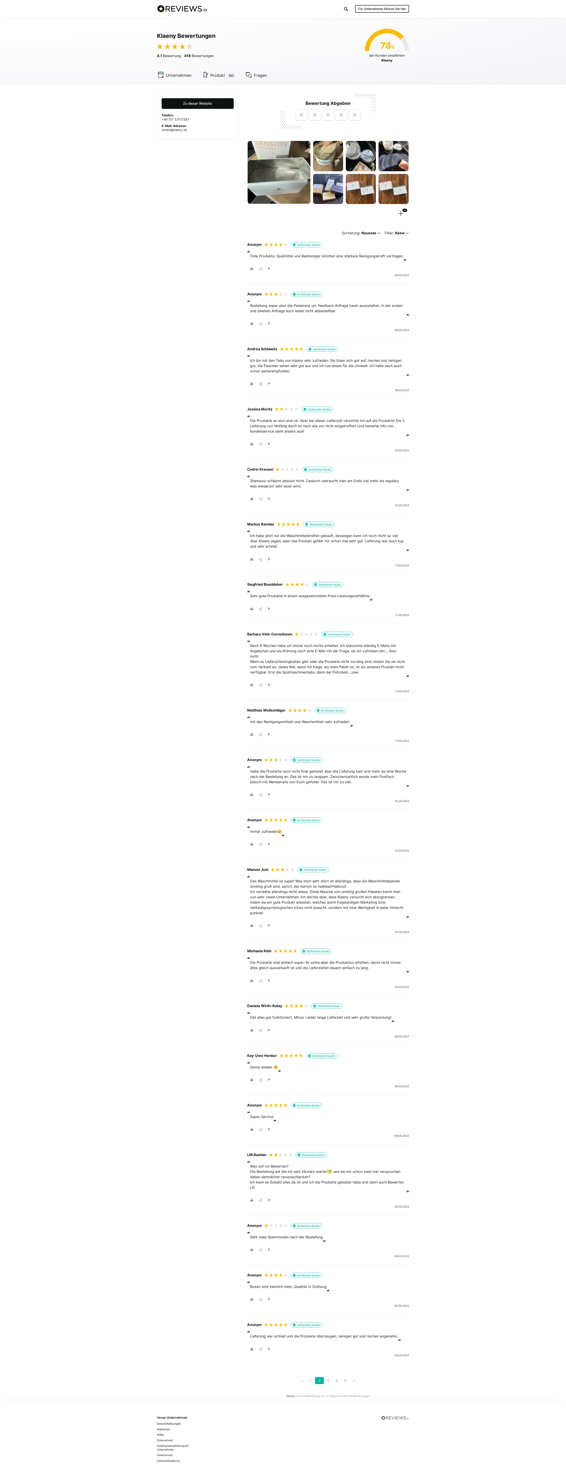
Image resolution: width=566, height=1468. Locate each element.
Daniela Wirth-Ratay (264, 1006)
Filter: (395, 233)
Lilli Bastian (256, 1154)
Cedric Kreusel (260, 469)
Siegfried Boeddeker (265, 584)
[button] (346, 9)
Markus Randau (260, 524)
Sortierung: (359, 233)
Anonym (254, 244)
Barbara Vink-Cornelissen (269, 634)
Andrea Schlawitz (262, 349)
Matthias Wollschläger (266, 710)
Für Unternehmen (382, 9)
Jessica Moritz (259, 409)
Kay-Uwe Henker (262, 1055)
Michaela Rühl (259, 951)
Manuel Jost (257, 869)
